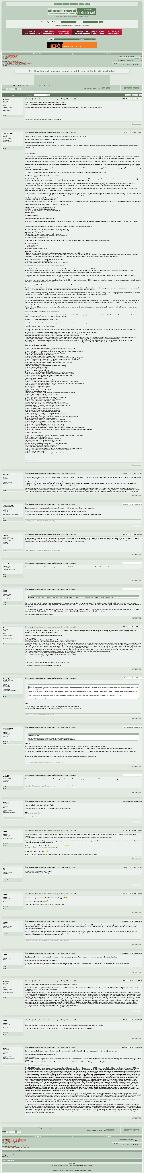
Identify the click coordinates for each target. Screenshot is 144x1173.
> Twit (107, 88)
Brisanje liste (138, 58)
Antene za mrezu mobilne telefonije (16, 65)
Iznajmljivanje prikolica (85, 1170)
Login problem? (85, 25)
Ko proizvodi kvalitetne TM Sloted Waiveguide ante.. (20, 63)
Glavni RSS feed (63, 1168)
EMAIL (75, 16)
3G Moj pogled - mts (12, 1142)
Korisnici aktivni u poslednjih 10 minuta (13, 1150)
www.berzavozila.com (31, 550)
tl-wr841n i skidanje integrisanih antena (16, 1139)
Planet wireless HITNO (12, 55)
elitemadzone (69, 16)
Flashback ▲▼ (77, 25)
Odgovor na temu (136, 123)
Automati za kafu (57, 1170)
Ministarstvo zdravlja (12, 56)
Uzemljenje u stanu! (12, 58)
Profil (4, 115)
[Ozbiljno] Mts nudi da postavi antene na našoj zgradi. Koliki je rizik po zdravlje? (37, 85)
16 (131, 64)
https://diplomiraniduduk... (12, 514)
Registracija (57, 25)
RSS (80, 16)
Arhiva (78, 1168)
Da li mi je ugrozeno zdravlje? (14, 61)
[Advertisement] (72, 80)
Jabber (4, 598)
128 (137, 64)
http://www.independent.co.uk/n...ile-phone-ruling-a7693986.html (44, 934)
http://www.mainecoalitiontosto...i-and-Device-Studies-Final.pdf (44, 635)
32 (133, 64)
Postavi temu (128, 88)
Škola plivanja (75, 1170)
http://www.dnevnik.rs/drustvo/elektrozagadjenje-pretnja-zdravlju (44, 482)
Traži (48, 95)
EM (82, 1168)
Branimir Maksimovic (34, 597)
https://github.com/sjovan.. (12, 690)
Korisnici (81, 4)
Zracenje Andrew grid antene (14, 60)
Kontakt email (72, 1163)
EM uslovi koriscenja (57, 1165)
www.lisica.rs (40, 550)
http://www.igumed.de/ (124, 201)
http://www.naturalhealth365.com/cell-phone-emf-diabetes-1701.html (45, 104)
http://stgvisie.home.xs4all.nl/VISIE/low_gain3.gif (39, 614)
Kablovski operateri (12, 1146)
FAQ (62, 4)
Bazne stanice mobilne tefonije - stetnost (17, 64)
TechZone (14, 85)
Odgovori (135, 88)
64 (135, 64)
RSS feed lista (72, 1168)
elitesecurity (60, 16)
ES (84, 1168)
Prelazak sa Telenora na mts (14, 1143)
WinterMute (31, 735)
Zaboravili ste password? (67, 25)
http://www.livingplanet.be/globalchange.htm (38, 1065)
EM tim (90, 1165)
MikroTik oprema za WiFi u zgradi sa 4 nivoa (18, 1147)
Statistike (87, 4)
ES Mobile (85, 16)
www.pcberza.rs (56, 550)
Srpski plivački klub (67, 1170)
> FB (103, 88)
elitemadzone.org (6, 85)
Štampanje (135, 95)
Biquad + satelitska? (12, 57)
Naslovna (56, 4)
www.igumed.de (30, 212)
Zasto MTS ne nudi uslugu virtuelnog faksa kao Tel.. (20, 1138)
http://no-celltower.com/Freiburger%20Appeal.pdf (40, 142)
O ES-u (72, 4)
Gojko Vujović (72, 1165)
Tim (77, 4)
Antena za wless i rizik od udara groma (16, 62)
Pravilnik (67, 4)
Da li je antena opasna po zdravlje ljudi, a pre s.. (19, 1145)
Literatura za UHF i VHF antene (15, 1141)
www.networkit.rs (9, 546)
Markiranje (128, 95)
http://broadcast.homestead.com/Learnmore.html (40, 1054)
